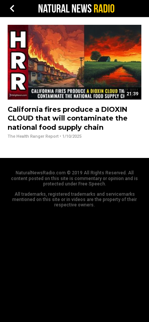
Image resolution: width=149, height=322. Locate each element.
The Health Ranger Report (33, 136)
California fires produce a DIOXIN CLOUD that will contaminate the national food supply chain (68, 118)
